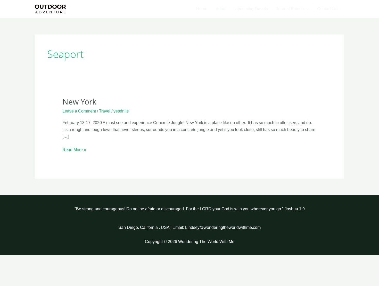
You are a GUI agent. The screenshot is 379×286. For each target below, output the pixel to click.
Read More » (74, 149)
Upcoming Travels (251, 9)
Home (201, 9)
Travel (104, 111)
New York (79, 101)
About (221, 9)
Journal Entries (290, 9)
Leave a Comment (79, 111)
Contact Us (327, 9)
